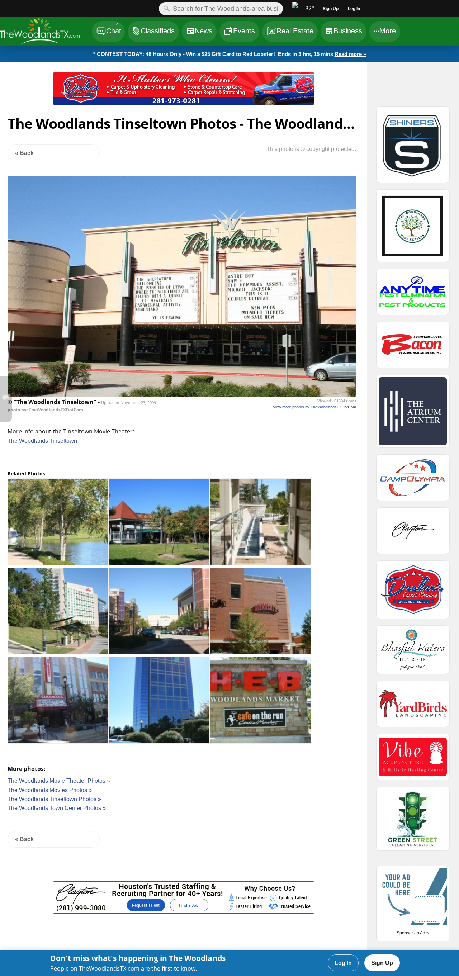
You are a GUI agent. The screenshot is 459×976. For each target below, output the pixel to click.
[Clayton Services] (183, 912)
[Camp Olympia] (413, 480)
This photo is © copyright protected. (311, 149)
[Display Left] (26, 90)
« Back (24, 153)
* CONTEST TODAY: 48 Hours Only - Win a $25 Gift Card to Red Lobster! (229, 54)
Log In (343, 963)
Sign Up (382, 963)
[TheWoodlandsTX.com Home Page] (45, 32)
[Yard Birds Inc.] (413, 707)
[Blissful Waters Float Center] (413, 653)
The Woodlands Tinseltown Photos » (54, 799)
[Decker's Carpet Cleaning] (183, 103)
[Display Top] (183, 69)
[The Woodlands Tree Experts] (413, 229)
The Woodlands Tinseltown (42, 441)
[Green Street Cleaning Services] (413, 822)
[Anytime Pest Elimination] (413, 295)
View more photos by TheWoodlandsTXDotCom (314, 407)
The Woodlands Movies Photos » (50, 790)
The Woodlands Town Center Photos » (57, 808)
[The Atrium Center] (413, 414)
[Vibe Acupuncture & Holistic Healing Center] (413, 760)
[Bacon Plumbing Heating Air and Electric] (413, 348)
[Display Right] (340, 90)
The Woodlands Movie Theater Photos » (59, 781)
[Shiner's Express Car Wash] (413, 147)
